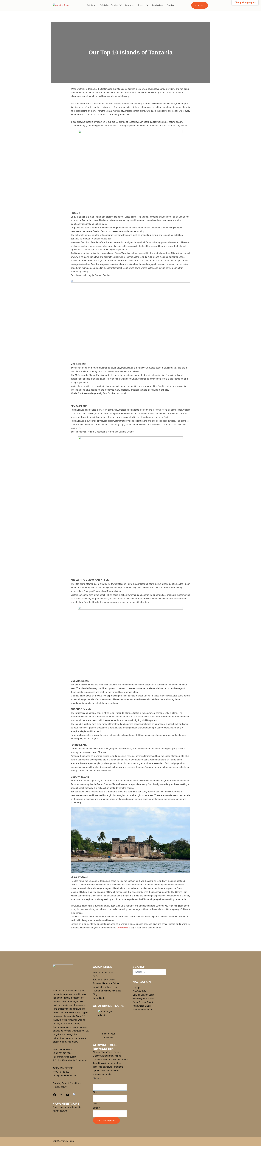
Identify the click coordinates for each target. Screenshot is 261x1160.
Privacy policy (59, 1087)
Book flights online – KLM (105, 987)
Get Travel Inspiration (106, 1120)
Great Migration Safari (143, 998)
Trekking (141, 5)
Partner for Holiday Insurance (107, 991)
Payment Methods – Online (106, 983)
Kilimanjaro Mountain (143, 1009)
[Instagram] (61, 1096)
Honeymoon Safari (142, 1006)
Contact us (122, 928)
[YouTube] (67, 1096)
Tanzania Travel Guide (104, 980)
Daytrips (170, 5)
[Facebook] (54, 1096)
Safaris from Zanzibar (109, 5)
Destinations (157, 5)
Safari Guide (99, 998)
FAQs (95, 976)
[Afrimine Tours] (61, 5)
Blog (95, 994)
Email (96, 1108)
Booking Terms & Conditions (66, 1083)
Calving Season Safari (143, 995)
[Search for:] (149, 972)
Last (95, 1103)
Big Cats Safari (140, 991)
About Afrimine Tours (103, 972)
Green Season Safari (143, 1002)
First (95, 1092)
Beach (128, 5)
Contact (199, 5)
